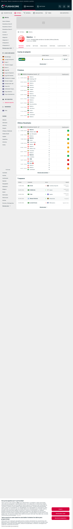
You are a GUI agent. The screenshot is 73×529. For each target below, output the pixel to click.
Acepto (60, 509)
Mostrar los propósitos (60, 518)
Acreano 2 (5, 34)
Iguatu (51, 194)
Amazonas (52, 198)
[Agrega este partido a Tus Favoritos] (18, 77)
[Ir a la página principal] (11, 6)
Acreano (4, 32)
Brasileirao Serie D (7, 29)
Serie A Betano (6, 21)
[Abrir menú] (68, 6)
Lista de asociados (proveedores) (9, 526)
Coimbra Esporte (53, 185)
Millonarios (52, 203)
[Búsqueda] (60, 6)
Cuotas (28, 45)
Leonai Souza (33, 203)
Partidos (52, 45)
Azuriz (50, 190)
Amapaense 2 (6, 45)
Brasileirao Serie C (7, 26)
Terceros (19, 515)
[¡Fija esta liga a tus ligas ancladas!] (38, 74)
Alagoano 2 (5, 40)
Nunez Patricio (34, 198)
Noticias (35, 45)
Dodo (31, 185)
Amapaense (5, 42)
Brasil (31, 32)
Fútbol (22, 32)
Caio (31, 194)
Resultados (43, 45)
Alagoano (4, 37)
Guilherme (32, 190)
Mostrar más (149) (7, 48)
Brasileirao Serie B (7, 24)
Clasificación (62, 45)
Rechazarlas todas (60, 513)
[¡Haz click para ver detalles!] (43, 78)
